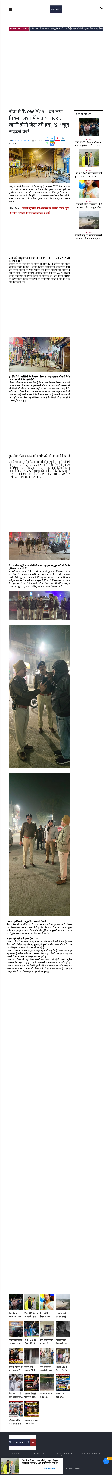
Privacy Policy (64, 1453)
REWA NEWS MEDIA (21, 140)
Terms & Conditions (90, 1453)
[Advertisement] (56, 51)
